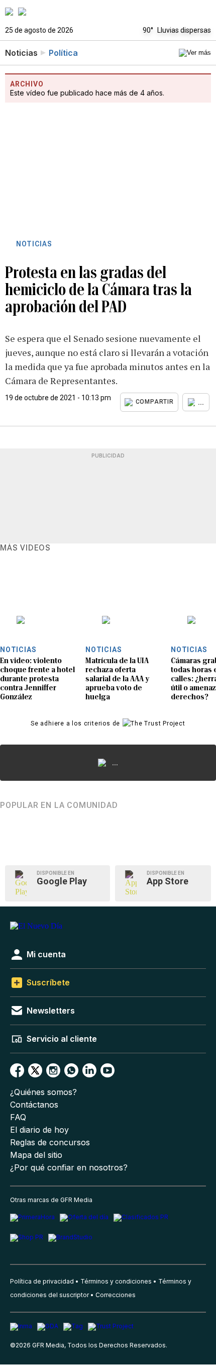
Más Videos (25, 548)
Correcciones (115, 1295)
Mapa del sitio (36, 1155)
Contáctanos (34, 1105)
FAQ (18, 1117)
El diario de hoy (39, 1130)
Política (63, 53)
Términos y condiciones (116, 1281)
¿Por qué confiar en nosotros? (69, 1167)
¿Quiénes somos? (43, 1092)
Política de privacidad (42, 1281)
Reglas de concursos (50, 1142)
